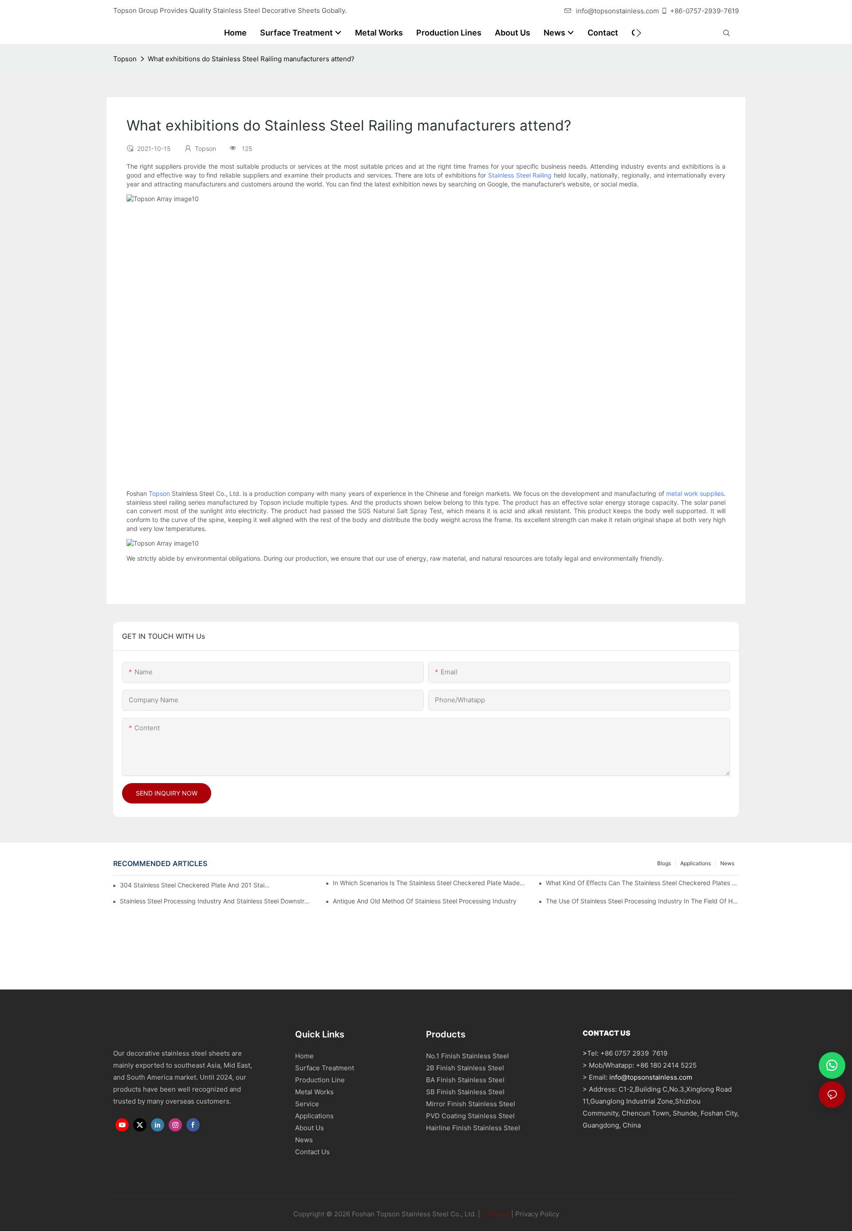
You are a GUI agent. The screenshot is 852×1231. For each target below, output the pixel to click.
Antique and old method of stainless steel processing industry (425, 901)
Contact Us (312, 1152)
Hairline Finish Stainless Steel (473, 1128)
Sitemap (495, 1214)
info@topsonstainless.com (617, 11)
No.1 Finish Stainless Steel (467, 1056)
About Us (309, 1128)
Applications (695, 863)
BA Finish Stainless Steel (465, 1080)
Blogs (664, 863)
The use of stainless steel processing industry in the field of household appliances (642, 901)
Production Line (320, 1080)
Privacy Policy (537, 1214)
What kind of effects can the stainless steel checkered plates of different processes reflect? (642, 883)
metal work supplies (695, 493)
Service (307, 1104)
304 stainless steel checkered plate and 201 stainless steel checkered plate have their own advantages (196, 885)
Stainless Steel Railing (520, 175)
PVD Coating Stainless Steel (470, 1116)
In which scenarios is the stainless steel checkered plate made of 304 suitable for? (429, 883)
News (727, 863)
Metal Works (314, 1092)
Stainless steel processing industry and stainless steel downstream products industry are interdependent (216, 901)
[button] (638, 33)
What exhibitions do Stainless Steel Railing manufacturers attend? (251, 59)
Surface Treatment (324, 1068)
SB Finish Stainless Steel (465, 1092)
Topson (125, 59)
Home (304, 1056)
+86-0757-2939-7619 (704, 11)
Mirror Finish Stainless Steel (470, 1104)
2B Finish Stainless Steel (465, 1068)
